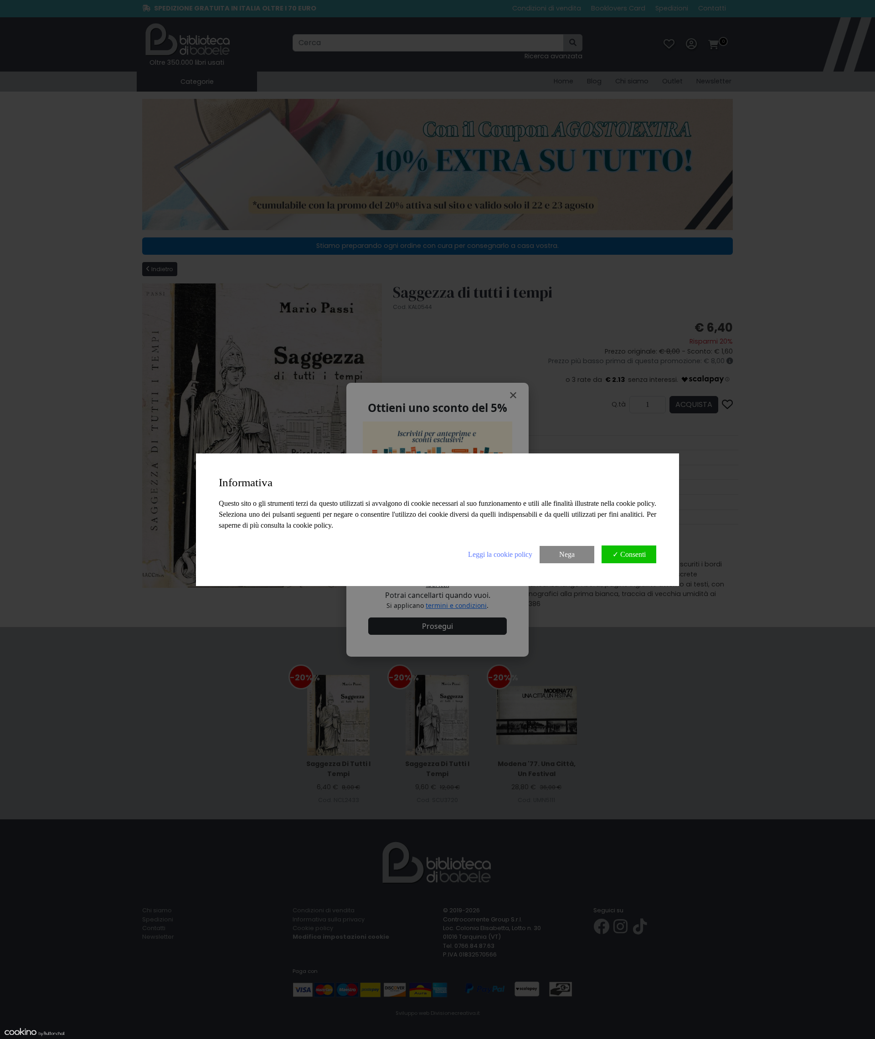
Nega (567, 554)
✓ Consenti (629, 554)
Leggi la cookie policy (500, 554)
